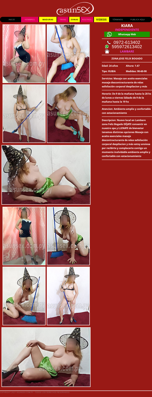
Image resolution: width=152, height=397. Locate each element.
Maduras (47, 19)
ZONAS (74, 19)
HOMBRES (30, 19)
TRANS (63, 19)
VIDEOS (101, 19)
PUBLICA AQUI (137, 19)
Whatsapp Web (127, 34)
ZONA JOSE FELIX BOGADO (126, 58)
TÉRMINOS (118, 19)
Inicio (12, 19)
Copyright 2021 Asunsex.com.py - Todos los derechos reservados (35, 392)
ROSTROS (87, 19)
